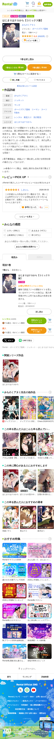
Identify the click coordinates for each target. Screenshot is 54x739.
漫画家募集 (12, 713)
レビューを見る (26, 216)
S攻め (17, 112)
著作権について (33, 709)
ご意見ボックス (27, 701)
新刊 (9, 676)
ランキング (27, 676)
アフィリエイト (13, 705)
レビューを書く (32, 40)
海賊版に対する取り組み (28, 713)
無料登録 (47, 4)
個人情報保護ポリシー (38, 705)
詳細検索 (45, 676)
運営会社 (42, 713)
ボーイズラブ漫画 (40, 28)
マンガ (17, 104)
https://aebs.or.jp (19, 735)
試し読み (39, 311)
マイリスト (40, 79)
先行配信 (37, 117)
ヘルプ (24, 696)
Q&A (32, 696)
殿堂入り (28, 117)
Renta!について (14, 696)
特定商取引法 (20, 709)
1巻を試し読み (27, 59)
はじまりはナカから (23, 121)
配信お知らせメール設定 (27, 85)
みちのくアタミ (29, 24)
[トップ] (7, 4)
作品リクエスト (13, 701)
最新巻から (17, 269)
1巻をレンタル (15, 67)
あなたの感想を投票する (26, 246)
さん (25, 189)
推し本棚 (15, 79)
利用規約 (24, 705)
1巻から (5, 269)
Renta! (5, 347)
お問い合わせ (41, 696)
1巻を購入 (39, 67)
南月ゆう (41, 531)
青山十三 (23, 531)
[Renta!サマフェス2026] (14, 4)
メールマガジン (41, 701)
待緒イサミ (6, 531)
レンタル (18, 117)
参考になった (31, 207)
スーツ (44, 109)
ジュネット (19, 100)
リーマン (35, 109)
